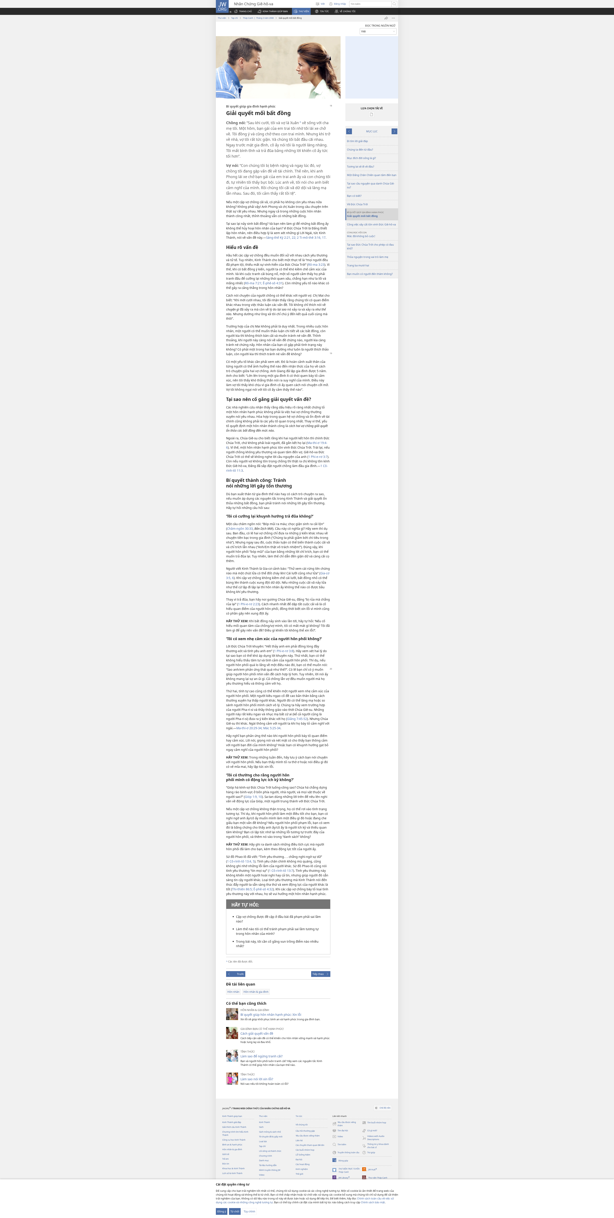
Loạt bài (263, 1141)
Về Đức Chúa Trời (357, 204)
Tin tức (299, 1116)
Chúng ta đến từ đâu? (360, 149)
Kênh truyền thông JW (269, 1170)
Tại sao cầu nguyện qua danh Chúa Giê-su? (370, 185)
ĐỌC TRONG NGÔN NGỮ (380, 25)
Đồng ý (221, 1211)
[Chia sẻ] (386, 18)
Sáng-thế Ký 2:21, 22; (281, 237)
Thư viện (222, 17)
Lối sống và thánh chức (270, 1151)
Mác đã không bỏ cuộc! (361, 234)
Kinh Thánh (264, 1122)
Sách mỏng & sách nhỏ (270, 1131)
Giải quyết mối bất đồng (365, 214)
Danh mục (264, 1160)
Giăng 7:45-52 (297, 719)
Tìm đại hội (340, 1131)
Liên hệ (299, 1140)
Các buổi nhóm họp (305, 1149)
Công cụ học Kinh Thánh (233, 1139)
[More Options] (393, 18)
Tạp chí (234, 17)
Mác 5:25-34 (271, 728)
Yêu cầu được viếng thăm (308, 1135)
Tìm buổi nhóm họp (374, 1123)
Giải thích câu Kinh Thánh (234, 1127)
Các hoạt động (303, 1164)
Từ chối (234, 1211)
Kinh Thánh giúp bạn (232, 1116)
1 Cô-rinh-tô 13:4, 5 (241, 861)
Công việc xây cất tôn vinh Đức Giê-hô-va (371, 224)
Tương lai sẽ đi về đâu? (360, 166)
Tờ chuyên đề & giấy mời (270, 1136)
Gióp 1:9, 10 (253, 797)
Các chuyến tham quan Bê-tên (310, 1145)
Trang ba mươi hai (358, 265)
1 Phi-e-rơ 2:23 (248, 604)
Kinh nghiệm (302, 1169)
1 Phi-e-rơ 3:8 (283, 651)
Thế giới (299, 1173)
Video (261, 1174)
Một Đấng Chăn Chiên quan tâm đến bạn (371, 175)
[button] (272, 11)
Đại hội (299, 1159)
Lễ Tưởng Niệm (303, 1154)
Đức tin (225, 1163)
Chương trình (265, 1155)
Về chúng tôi (302, 1124)
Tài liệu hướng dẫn (268, 1165)
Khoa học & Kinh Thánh (233, 1168)
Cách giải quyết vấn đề (256, 1033)
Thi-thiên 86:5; (242, 889)
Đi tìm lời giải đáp (357, 141)
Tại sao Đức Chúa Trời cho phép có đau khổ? (370, 246)
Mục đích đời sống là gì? (361, 158)
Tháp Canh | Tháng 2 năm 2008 (258, 17)
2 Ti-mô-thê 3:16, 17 (311, 237)
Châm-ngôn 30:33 (240, 528)
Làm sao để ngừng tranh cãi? (261, 1056)
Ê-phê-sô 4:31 (272, 283)
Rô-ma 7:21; (253, 283)
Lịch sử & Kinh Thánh (232, 1173)
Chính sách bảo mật (373, 1202)
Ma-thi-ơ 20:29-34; (249, 728)
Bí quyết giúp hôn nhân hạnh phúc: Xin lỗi (270, 1014)
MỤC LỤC (372, 131)
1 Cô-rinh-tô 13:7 (281, 870)
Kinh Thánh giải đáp (231, 1122)
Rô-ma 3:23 (316, 264)
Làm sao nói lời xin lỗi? (256, 1079)
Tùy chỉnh (249, 1211)
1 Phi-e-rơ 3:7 (317, 457)
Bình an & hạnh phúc (232, 1144)
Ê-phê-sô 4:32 (263, 889)
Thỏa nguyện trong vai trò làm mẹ (367, 257)
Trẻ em (225, 1158)
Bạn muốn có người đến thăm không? (370, 274)
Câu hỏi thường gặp (305, 1130)
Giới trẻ (225, 1154)
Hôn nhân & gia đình (232, 1149)
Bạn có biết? (354, 196)
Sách (261, 1127)
